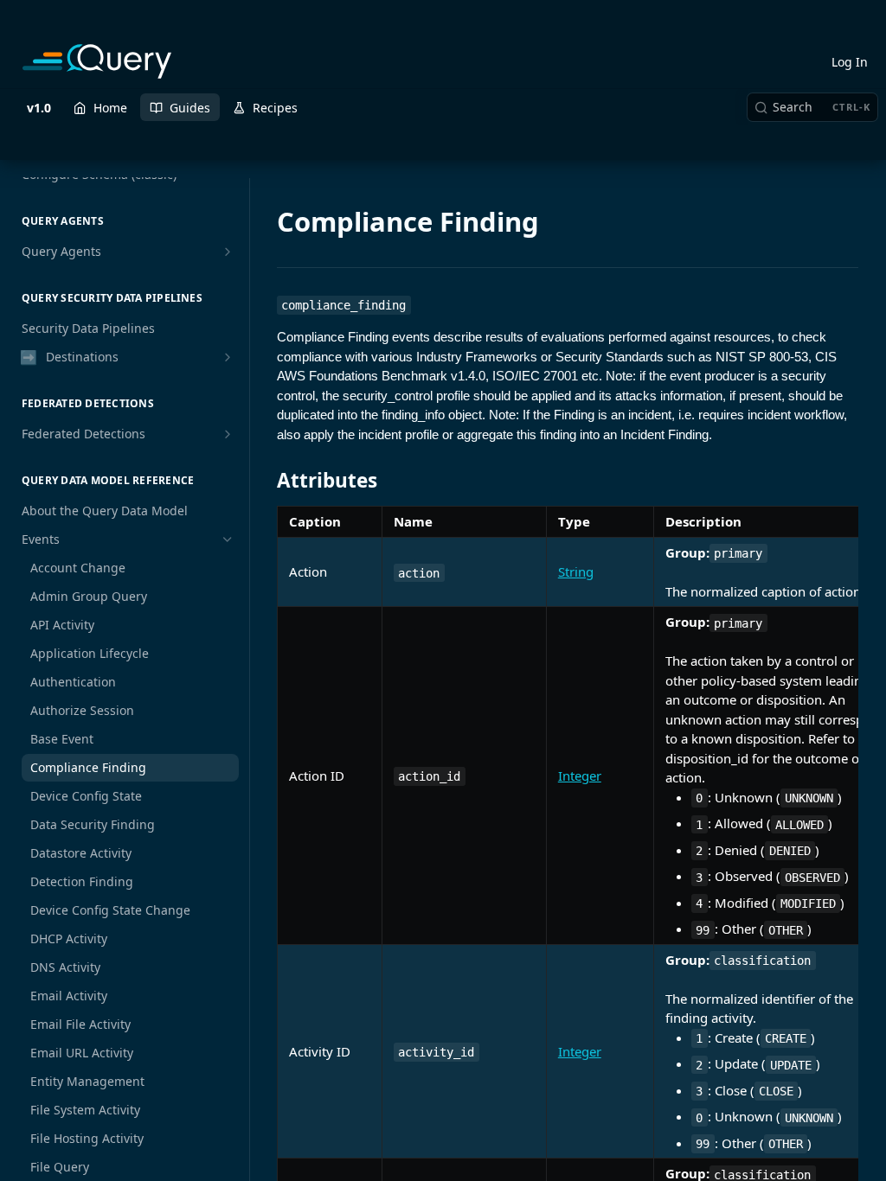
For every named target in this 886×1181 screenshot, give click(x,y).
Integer (579, 775)
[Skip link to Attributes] (265, 480)
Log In (849, 62)
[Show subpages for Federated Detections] (227, 434)
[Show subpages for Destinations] (227, 357)
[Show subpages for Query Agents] (227, 252)
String (576, 571)
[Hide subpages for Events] (227, 539)
